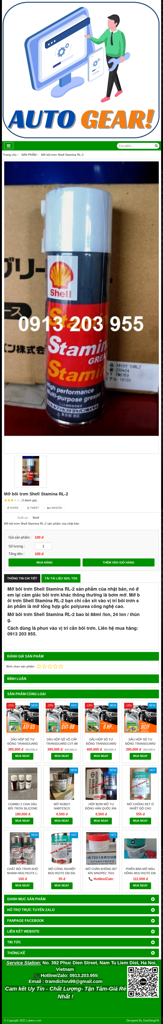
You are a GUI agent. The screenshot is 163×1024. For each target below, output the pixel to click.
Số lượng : (16, 546)
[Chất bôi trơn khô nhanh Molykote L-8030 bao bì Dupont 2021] (22, 848)
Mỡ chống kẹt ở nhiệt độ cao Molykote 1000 (140, 808)
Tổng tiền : (16, 554)
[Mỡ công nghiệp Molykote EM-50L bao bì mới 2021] (62, 848)
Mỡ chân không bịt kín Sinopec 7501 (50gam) (101, 873)
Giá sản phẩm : (19, 537)
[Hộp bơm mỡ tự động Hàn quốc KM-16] (101, 784)
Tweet (34, 507)
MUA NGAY (22, 756)
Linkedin (55, 507)
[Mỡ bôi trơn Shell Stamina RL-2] (81, 307)
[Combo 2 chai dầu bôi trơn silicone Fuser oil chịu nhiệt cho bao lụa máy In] (22, 784)
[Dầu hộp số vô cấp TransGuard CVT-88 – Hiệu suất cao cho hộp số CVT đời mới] (62, 719)
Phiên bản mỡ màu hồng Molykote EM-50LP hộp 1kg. (140, 873)
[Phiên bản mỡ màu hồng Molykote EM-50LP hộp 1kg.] (140, 848)
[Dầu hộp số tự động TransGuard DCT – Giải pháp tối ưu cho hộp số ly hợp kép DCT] (140, 719)
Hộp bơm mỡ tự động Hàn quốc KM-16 (101, 808)
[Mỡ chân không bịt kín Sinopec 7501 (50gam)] (101, 848)
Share (13, 507)
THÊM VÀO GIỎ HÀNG (118, 562)
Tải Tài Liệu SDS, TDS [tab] (61, 578)
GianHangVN (151, 1020)
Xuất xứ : (23, 517)
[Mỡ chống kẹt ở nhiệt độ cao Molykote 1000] (140, 784)
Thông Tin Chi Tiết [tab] (22, 578)
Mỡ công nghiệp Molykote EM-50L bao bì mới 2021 (62, 873)
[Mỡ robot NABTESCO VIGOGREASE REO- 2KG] (62, 784)
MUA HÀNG (45, 562)
